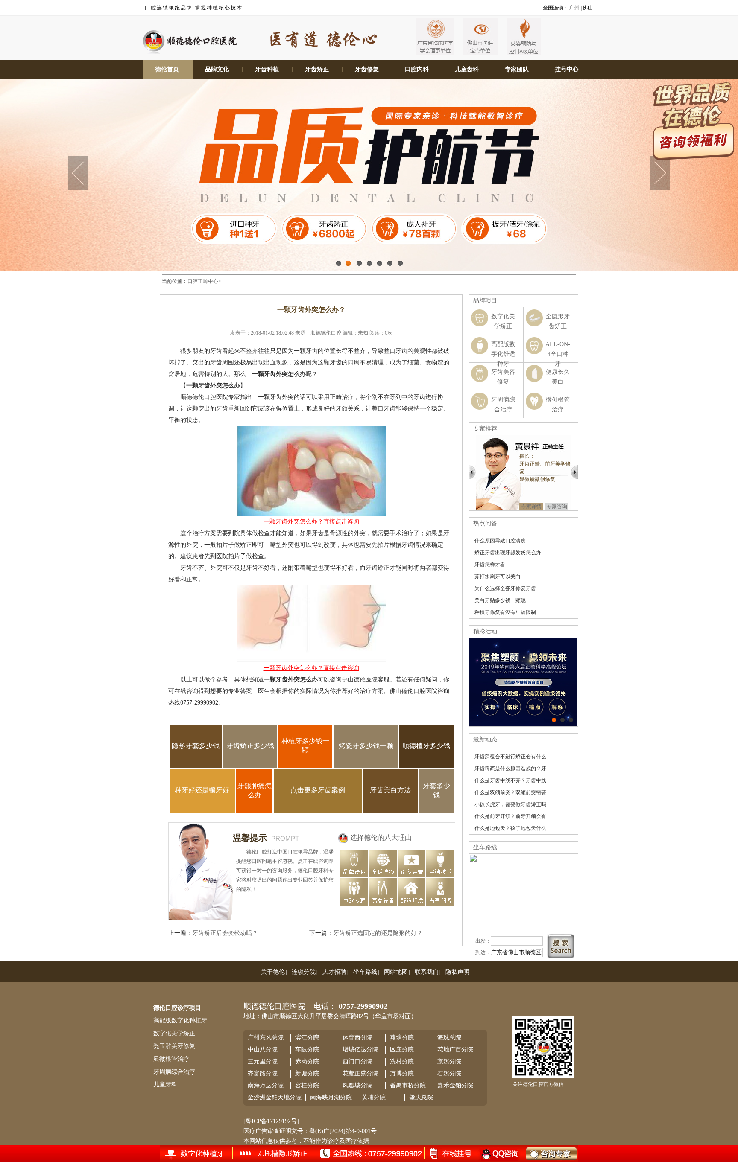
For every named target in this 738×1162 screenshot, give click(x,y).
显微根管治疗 (171, 1059)
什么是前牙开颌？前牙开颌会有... (512, 816)
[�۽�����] (554, 720)
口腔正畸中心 (202, 281)
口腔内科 (417, 69)
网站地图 (396, 972)
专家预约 (561, 499)
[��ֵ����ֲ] (562, 720)
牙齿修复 (367, 69)
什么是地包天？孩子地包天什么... (512, 828)
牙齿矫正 (317, 69)
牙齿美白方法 (390, 790)
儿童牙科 (165, 1084)
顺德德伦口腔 (325, 333)
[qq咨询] (498, 1153)
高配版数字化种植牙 (180, 1020)
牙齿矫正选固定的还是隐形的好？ (378, 933)
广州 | (575, 8)
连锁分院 (304, 972)
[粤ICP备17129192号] (271, 1121)
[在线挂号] (203, 1153)
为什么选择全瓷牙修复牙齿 (505, 588)
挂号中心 (567, 69)
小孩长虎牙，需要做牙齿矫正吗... (512, 804)
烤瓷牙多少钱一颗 (366, 745)
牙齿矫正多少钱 (250, 745)
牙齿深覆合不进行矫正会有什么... (512, 757)
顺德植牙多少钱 (426, 745)
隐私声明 (457, 972)
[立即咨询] (545, 1153)
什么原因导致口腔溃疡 (500, 541)
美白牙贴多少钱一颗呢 (500, 600)
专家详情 (535, 499)
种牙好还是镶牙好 (202, 790)
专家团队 (517, 69)
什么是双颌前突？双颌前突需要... (512, 792)
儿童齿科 (467, 69)
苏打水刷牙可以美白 (497, 577)
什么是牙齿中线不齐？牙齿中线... (512, 780)
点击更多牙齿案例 (317, 790)
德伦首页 (167, 69)
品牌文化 (217, 69)
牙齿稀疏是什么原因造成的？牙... (512, 769)
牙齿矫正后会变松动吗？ (225, 933)
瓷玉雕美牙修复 (174, 1046)
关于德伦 (273, 972)
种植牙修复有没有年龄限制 (505, 612)
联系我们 (427, 972)
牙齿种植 (267, 69)
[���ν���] (571, 720)
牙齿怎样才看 (489, 565)
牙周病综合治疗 (174, 1072)
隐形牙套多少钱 (196, 745)
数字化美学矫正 (174, 1033)
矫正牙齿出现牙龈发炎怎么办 (507, 553)
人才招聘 (334, 972)
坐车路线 (365, 972)
